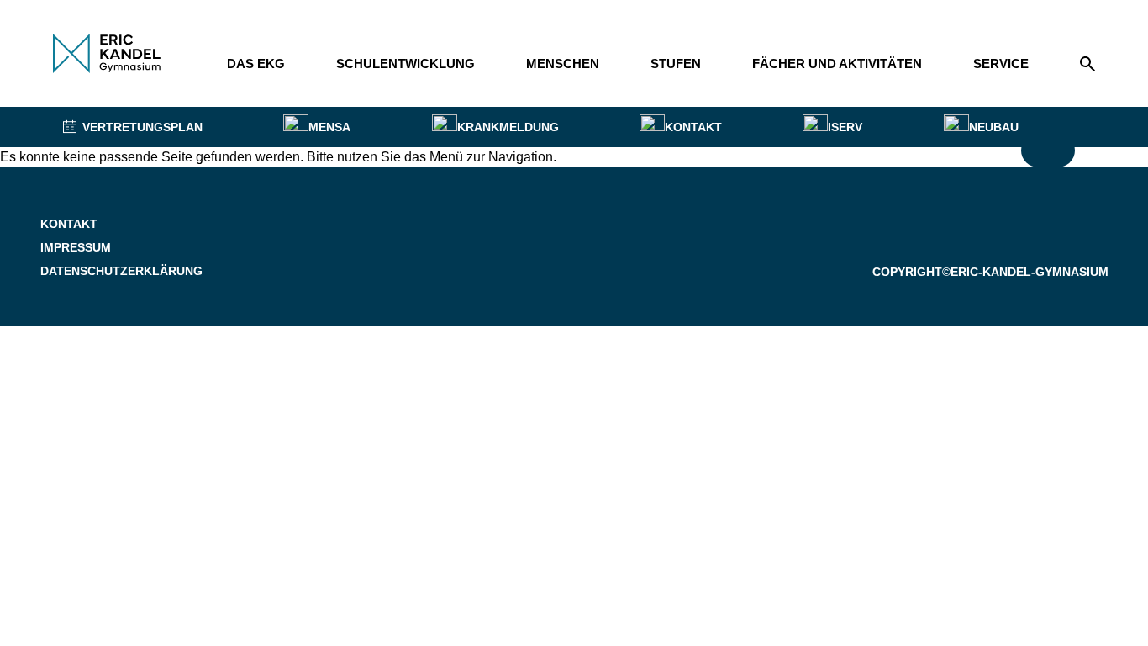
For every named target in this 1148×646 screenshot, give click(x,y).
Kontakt (68, 223)
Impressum (75, 247)
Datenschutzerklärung (121, 271)
